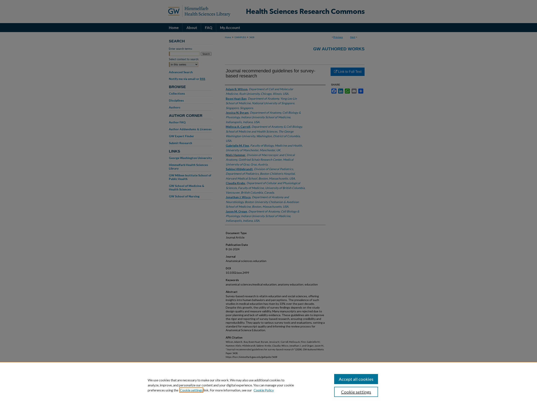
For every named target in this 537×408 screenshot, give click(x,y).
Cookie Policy (264, 390)
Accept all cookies (356, 379)
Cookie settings (191, 390)
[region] (268, 385)
